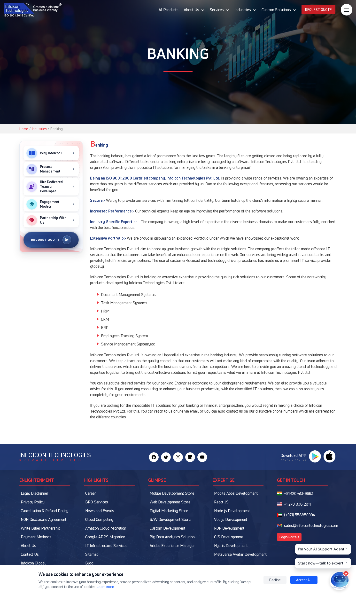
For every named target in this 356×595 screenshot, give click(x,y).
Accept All (304, 580)
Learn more (105, 586)
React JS (221, 502)
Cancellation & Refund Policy (44, 510)
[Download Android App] (315, 456)
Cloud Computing (99, 519)
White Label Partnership (40, 528)
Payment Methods (36, 537)
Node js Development (232, 510)
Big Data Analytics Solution (172, 537)
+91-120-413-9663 (298, 493)
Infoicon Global (33, 563)
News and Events (99, 510)
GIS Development (228, 537)
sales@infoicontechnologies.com (311, 525)
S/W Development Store (170, 519)
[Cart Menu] (346, 10)
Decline (275, 580)
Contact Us (30, 554)
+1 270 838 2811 (297, 504)
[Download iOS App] (329, 456)
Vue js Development (230, 519)
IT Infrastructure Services (106, 545)
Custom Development (167, 528)
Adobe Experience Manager (172, 545)
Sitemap (92, 554)
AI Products (168, 9)
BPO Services (96, 502)
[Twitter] (166, 457)
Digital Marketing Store (169, 510)
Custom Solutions (276, 9)
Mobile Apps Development (236, 493)
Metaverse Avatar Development (240, 554)
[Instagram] (178, 457)
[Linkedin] (190, 457)
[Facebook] (154, 457)
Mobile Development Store (172, 493)
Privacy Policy (33, 502)
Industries (242, 9)
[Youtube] (202, 457)
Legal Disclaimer (34, 493)
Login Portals (289, 537)
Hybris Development (231, 545)
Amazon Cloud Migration (105, 528)
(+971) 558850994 (299, 514)
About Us (28, 545)
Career (90, 493)
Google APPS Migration (105, 537)
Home (23, 128)
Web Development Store (170, 502)
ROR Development (229, 528)
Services (217, 9)
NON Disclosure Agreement (43, 519)
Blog (89, 563)
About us (191, 9)
